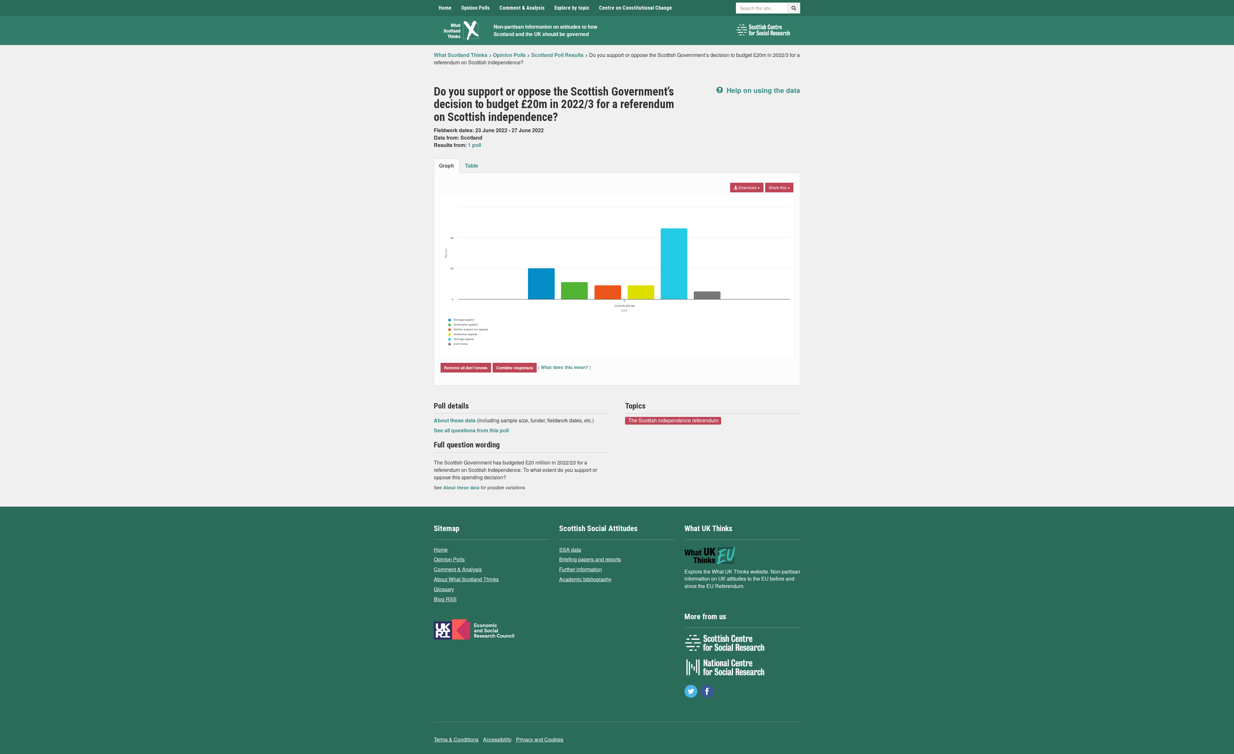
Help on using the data (762, 90)
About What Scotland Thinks (466, 579)
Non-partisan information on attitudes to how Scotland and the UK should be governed (545, 30)
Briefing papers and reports (590, 559)
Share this (778, 187)
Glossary (444, 589)
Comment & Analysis (522, 8)
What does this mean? (564, 367)
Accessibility (497, 739)
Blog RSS (445, 599)
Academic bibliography (585, 579)
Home (445, 8)
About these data (455, 420)
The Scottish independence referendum (673, 420)
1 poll (474, 145)
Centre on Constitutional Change (635, 8)
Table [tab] (471, 165)
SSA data (570, 549)
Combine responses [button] (514, 368)
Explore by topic (571, 8)
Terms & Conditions (456, 739)
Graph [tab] (446, 165)
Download (747, 187)
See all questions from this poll (471, 430)
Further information (580, 569)
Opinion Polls (475, 8)
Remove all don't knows (465, 368)
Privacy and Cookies (539, 739)
